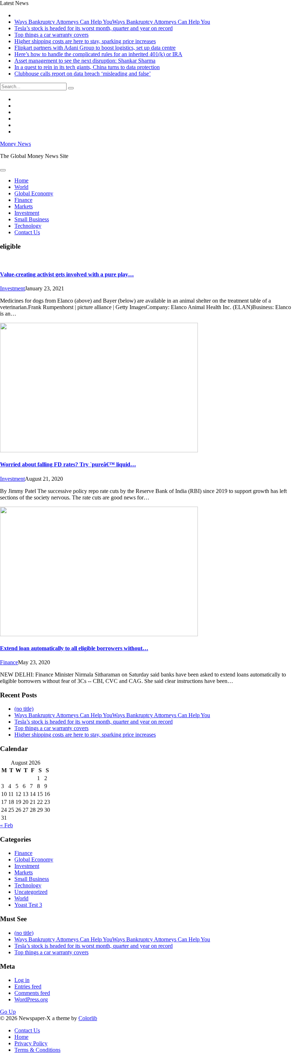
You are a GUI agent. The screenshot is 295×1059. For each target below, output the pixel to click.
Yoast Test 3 (28, 905)
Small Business (31, 219)
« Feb (6, 825)
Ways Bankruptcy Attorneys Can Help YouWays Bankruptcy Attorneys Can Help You (112, 22)
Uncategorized (30, 892)
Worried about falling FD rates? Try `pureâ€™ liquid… (68, 464)
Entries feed (27, 986)
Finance (23, 200)
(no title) (23, 709)
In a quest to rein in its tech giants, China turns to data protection (87, 67)
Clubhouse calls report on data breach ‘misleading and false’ (82, 74)
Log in (22, 980)
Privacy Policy (30, 1043)
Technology (27, 226)
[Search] (71, 88)
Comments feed (32, 993)
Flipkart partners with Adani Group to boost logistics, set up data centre (95, 48)
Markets (23, 206)
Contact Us (27, 232)
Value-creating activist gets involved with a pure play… (67, 274)
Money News (15, 144)
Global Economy (33, 193)
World (21, 187)
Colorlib (87, 1018)
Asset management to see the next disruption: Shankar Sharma (84, 61)
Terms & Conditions (37, 1050)
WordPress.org (31, 999)
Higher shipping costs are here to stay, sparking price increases (85, 41)
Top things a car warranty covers (51, 35)
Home (21, 180)
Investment (26, 213)
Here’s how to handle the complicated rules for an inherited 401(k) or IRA (98, 54)
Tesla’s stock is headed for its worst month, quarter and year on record (93, 28)
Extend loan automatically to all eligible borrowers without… (74, 648)
